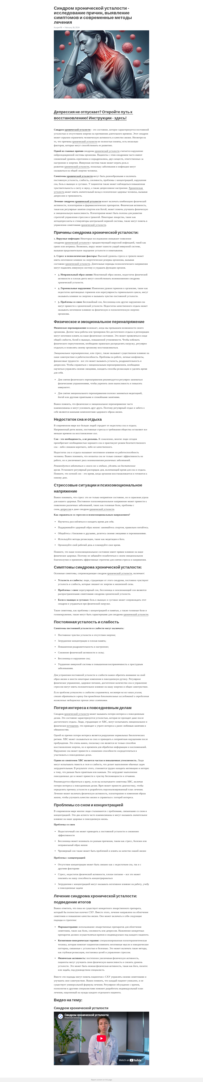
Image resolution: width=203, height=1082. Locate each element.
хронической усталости (84, 141)
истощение (72, 725)
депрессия (65, 509)
